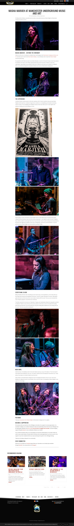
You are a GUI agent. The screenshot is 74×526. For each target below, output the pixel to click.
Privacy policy (66, 524)
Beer (49, 3)
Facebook (28, 443)
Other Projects (61, 3)
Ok (59, 524)
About (26, 3)
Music (52, 3)
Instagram (34, 445)
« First (51, 487)
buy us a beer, (30, 428)
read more (10, 482)
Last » (65, 487)
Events (45, 3)
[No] (72, 524)
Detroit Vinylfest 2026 (36, 469)
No (61, 524)
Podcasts (39, 3)
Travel (55, 3)
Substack (24, 430)
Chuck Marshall (11, 473)
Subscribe (61, 1)
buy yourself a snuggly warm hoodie (41, 428)
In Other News (21, 473)
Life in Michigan (18, 496)
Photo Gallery (33, 3)
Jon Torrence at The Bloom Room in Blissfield (56, 470)
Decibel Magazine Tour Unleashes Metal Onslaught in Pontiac (16, 470)
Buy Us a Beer (56, 1)
